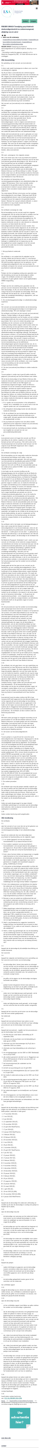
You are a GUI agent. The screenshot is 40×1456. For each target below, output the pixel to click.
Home (3, 1401)
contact (3, 1446)
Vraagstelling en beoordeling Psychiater (15, 40)
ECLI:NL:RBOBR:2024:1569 (13, 1398)
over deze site (6, 1438)
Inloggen (33, 21)
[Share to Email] (2, 35)
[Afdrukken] (5, 35)
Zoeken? (25, 21)
